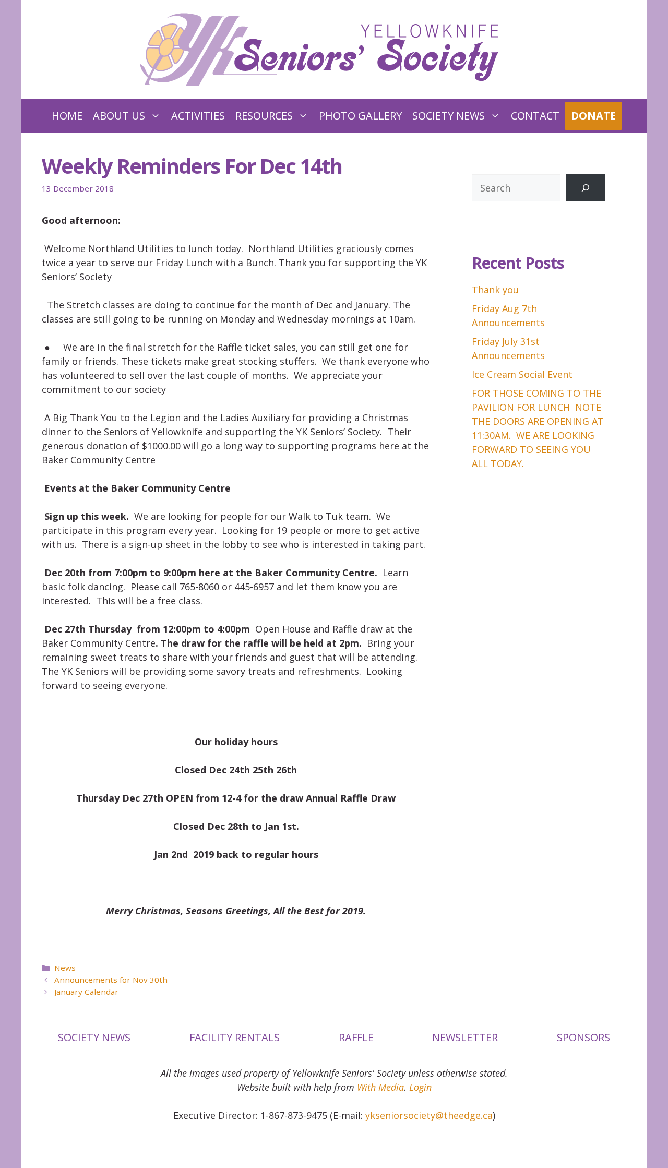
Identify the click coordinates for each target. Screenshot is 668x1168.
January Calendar (86, 991)
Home (67, 116)
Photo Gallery (360, 116)
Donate (593, 116)
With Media (380, 1087)
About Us (119, 116)
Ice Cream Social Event (522, 374)
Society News (448, 116)
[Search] (585, 187)
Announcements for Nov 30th (111, 979)
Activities (198, 116)
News (65, 967)
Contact (535, 116)
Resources (264, 116)
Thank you (495, 289)
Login (420, 1087)
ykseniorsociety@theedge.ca (429, 1115)
